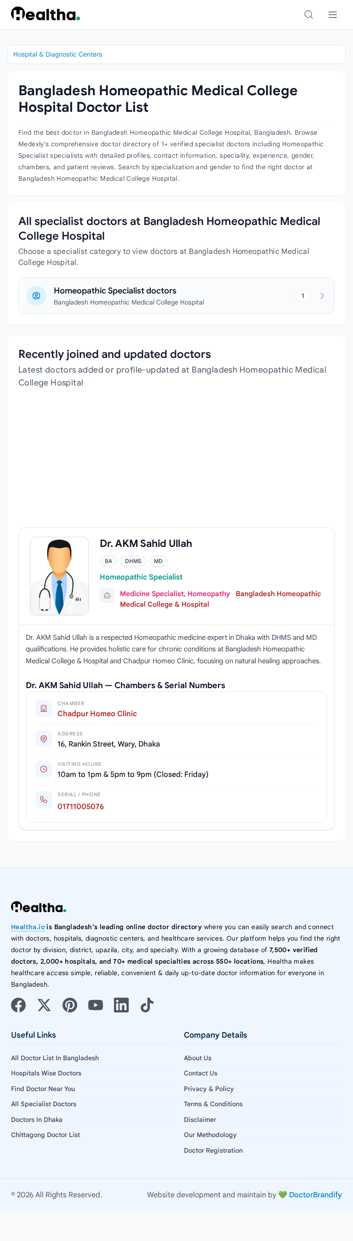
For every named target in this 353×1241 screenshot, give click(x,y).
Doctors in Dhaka (37, 1119)
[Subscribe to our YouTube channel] (95, 1005)
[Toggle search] (309, 15)
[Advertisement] (176, 462)
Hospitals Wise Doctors (46, 1073)
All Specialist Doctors (43, 1104)
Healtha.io (28, 927)
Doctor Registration (213, 1150)
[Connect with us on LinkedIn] (121, 1005)
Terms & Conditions (213, 1104)
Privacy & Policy (209, 1089)
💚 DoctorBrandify (310, 1195)
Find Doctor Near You (43, 1089)
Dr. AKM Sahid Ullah (146, 543)
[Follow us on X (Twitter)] (44, 1005)
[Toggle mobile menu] (333, 15)
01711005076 (80, 806)
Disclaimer (200, 1119)
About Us (197, 1058)
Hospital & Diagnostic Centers (57, 54)
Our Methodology (210, 1135)
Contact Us (200, 1073)
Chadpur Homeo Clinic (97, 713)
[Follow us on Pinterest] (70, 1005)
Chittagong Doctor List (45, 1135)
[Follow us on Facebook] (18, 1005)
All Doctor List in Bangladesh (55, 1058)
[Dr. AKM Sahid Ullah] (59, 576)
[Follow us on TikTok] (147, 1005)
